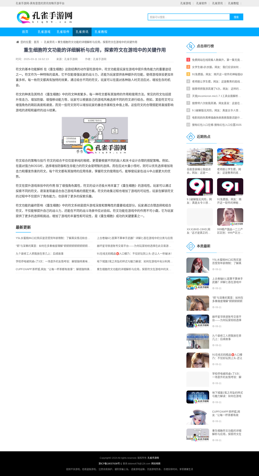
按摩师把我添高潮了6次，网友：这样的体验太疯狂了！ (217, 88)
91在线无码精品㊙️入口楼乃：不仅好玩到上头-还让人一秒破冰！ (135, 253)
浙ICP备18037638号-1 (110, 463)
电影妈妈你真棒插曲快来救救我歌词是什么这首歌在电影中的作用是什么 (217, 117)
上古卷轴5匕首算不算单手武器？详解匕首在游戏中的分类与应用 (135, 238)
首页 (25, 31)
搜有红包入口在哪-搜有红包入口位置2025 (217, 124)
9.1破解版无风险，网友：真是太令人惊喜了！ (217, 110)
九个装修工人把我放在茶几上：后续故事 (40, 253)
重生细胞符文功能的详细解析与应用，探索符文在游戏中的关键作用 (137, 269)
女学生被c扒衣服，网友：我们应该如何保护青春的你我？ (217, 67)
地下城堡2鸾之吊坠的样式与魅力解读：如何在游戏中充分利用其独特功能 (140, 261)
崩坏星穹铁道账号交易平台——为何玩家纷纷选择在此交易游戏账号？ (138, 245)
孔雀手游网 (71, 59)
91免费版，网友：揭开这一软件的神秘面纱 (217, 74)
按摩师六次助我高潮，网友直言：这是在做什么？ (217, 103)
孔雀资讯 (217, 3)
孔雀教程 (233, 3)
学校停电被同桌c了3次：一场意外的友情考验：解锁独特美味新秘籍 (56, 261)
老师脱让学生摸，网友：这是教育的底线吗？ (217, 81)
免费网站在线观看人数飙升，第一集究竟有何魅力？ (217, 59)
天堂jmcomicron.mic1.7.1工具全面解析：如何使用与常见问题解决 (217, 95)
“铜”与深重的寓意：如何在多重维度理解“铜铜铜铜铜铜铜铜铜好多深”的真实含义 (63, 245)
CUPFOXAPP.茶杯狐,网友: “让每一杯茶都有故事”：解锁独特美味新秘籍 (58, 269)
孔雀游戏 (185, 3)
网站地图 (155, 463)
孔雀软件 (201, 3)
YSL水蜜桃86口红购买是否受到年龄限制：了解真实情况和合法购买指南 (58, 238)
